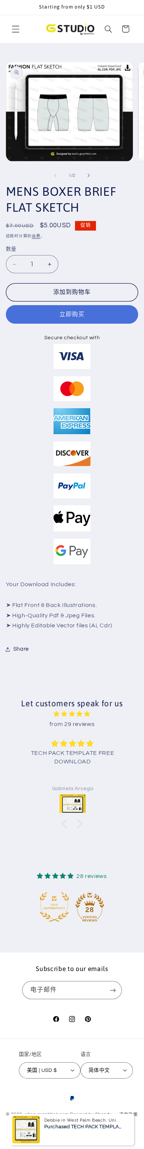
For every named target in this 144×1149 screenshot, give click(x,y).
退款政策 (128, 1115)
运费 (36, 236)
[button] (15, 28)
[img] (72, 714)
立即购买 (72, 314)
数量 (11, 249)
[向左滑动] (55, 175)
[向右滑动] (88, 175)
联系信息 (114, 1126)
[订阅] (112, 990)
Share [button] (21, 649)
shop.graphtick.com (47, 1115)
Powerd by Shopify (91, 1115)
